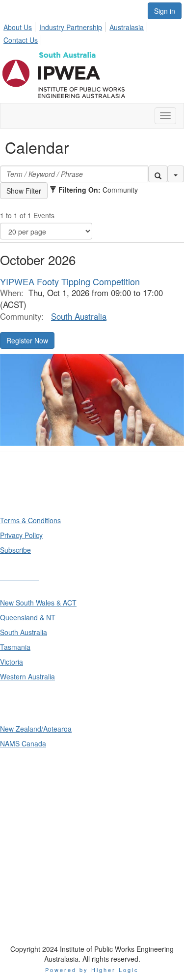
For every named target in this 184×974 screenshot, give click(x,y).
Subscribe (15, 550)
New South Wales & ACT (38, 602)
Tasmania (15, 647)
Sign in (164, 11)
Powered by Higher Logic (92, 970)
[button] (158, 174)
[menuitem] (20, 25)
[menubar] (92, 32)
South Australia (78, 316)
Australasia (126, 27)
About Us (17, 27)
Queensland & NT (27, 617)
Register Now (27, 340)
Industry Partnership (70, 27)
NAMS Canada (23, 743)
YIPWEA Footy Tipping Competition (70, 281)
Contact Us (20, 40)
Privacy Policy (21, 535)
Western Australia (27, 676)
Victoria (11, 662)
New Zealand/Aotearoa (36, 729)
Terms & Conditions (30, 520)
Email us (16, 848)
